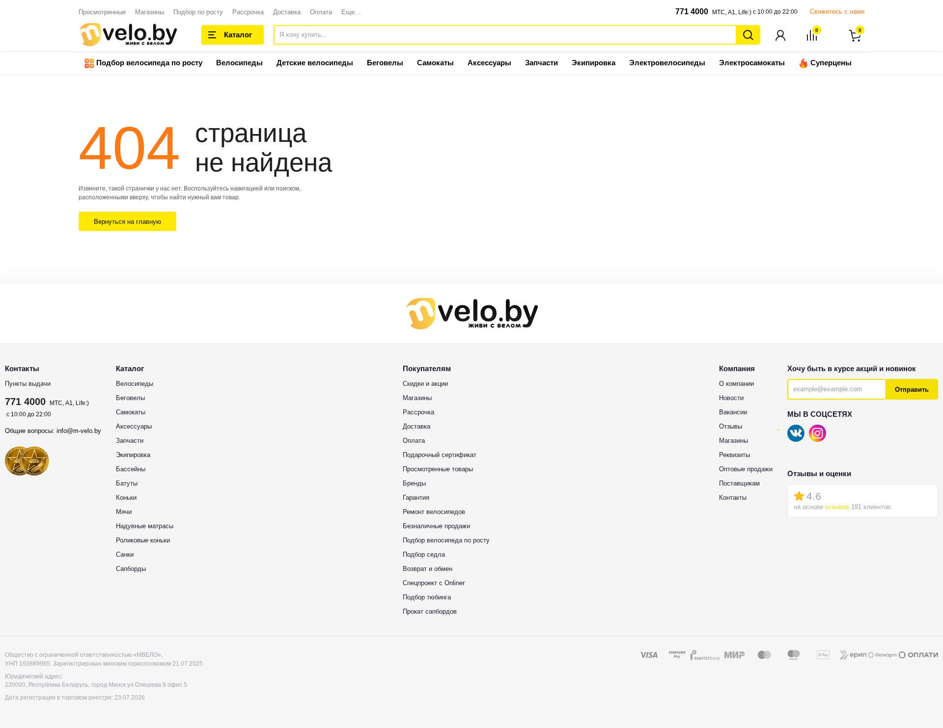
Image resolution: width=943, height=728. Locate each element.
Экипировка (593, 62)
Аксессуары (489, 62)
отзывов (837, 507)
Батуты (127, 483)
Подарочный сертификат (439, 454)
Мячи (124, 511)
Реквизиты (734, 454)
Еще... (351, 12)
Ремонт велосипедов (434, 511)
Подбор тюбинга (427, 597)
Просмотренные (102, 12)
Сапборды (131, 568)
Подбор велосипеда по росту (148, 62)
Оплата (321, 12)
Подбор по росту (198, 12)
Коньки (126, 497)
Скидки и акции (425, 383)
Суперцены (830, 62)
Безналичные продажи (436, 526)
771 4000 (691, 11)
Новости (731, 398)
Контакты (733, 497)
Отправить (912, 389)
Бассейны (130, 469)
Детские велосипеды (315, 62)
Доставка (287, 12)
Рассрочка (248, 12)
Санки (125, 554)
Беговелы (385, 62)
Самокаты (435, 62)
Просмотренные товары (438, 469)
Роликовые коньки (143, 540)
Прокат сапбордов (430, 611)
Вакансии (733, 412)
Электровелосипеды (667, 62)
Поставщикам (739, 483)
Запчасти (541, 62)
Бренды (414, 483)
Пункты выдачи (28, 383)
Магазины (149, 12)
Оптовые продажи (746, 469)
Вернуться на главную (127, 221)
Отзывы (730, 426)
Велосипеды (239, 62)
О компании (736, 383)
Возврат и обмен (427, 568)
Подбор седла (424, 554)
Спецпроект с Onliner (434, 583)
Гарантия (416, 497)
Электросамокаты (752, 62)
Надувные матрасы (144, 526)
